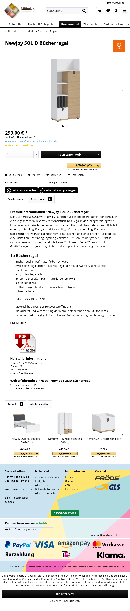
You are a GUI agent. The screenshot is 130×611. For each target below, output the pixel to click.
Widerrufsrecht (43, 485)
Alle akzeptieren (65, 594)
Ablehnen (55, 601)
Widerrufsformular (45, 493)
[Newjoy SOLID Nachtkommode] (103, 423)
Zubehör (15, 404)
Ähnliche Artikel (39, 404)
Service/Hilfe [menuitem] (117, 2)
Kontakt (69, 477)
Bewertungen (40, 199)
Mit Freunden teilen (24, 190)
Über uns (70, 481)
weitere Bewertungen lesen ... (108, 535)
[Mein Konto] (116, 10)
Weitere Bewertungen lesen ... (22, 529)
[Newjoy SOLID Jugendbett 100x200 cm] (26, 423)
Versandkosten (79, 566)
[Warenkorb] (124, 10)
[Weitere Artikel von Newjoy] (119, 46)
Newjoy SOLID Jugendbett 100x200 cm (26, 440)
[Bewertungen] (99, 10)
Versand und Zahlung (47, 477)
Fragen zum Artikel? (24, 385)
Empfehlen (77, 174)
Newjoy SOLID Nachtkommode (103, 438)
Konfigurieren (72, 601)
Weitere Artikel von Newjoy (28, 388)
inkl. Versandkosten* (25, 137)
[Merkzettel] (108, 10)
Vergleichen (15, 174)
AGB (67, 485)
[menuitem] (67, 10)
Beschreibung (16, 199)
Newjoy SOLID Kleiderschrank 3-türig (65, 440)
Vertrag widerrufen (65, 512)
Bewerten (56, 174)
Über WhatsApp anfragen (60, 190)
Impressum (71, 489)
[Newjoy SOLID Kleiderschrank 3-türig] (65, 423)
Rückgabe (40, 481)
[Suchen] (84, 10)
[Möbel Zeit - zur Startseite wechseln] (20, 11)
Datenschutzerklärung (47, 489)
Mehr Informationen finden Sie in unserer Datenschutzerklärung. (77, 585)
